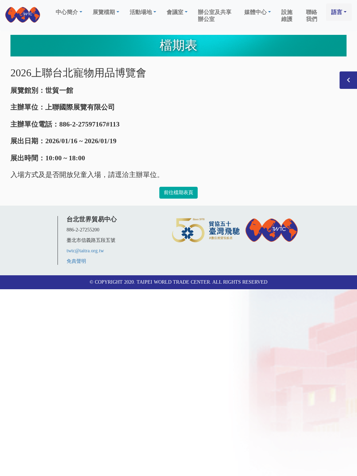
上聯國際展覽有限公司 (80, 107)
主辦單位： (27, 107)
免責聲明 (76, 261)
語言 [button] (336, 12)
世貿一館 (59, 90)
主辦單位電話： (34, 124)
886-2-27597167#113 (89, 124)
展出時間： (27, 158)
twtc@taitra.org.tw (85, 250)
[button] (69, 12)
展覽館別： (27, 90)
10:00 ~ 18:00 (65, 158)
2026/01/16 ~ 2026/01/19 (80, 141)
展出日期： (27, 141)
